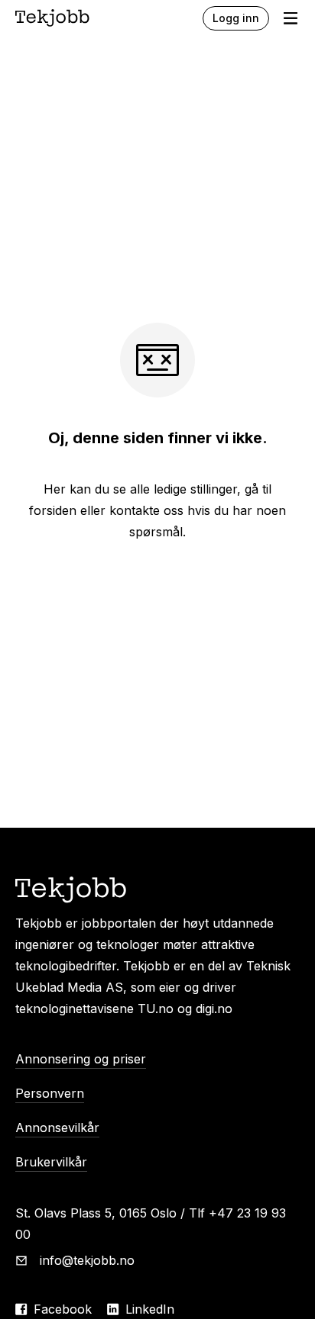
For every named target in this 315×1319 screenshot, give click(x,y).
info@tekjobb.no (87, 1260)
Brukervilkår (51, 1161)
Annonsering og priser (80, 1058)
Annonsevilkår (57, 1127)
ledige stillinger (195, 489)
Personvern (49, 1093)
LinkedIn (149, 1309)
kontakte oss (146, 510)
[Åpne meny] (290, 18)
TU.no (156, 1008)
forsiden (52, 510)
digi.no (214, 1008)
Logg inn (236, 17)
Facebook (63, 1309)
